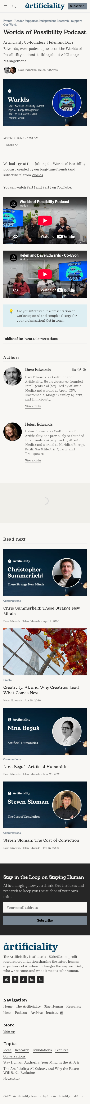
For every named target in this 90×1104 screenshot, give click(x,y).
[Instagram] (15, 979)
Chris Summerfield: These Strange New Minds (41, 611)
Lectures (61, 1050)
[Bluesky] (79, 369)
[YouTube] (84, 369)
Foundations (42, 1050)
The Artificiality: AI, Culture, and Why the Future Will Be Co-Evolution (41, 1071)
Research (22, 1050)
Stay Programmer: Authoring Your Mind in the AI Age (41, 1063)
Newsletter (11, 1079)
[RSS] (40, 979)
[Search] (14, 6)
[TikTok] (23, 979)
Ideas (7, 1050)
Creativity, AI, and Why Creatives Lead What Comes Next (41, 690)
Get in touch (55, 320)
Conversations (46, 338)
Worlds (37, 174)
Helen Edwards (48, 70)
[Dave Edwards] (7, 70)
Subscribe (77, 6)
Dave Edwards (27, 70)
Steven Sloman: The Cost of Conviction (41, 840)
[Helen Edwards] (13, 70)
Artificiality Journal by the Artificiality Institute (48, 1096)
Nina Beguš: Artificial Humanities (36, 766)
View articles (33, 406)
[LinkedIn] (74, 369)
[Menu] (6, 6)
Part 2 (46, 187)
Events (7, 21)
